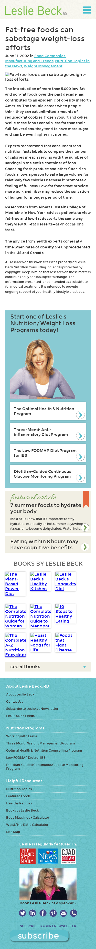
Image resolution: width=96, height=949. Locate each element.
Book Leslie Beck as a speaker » (48, 903)
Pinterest (53, 913)
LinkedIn (32, 913)
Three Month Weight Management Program (40, 743)
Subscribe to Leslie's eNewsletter (32, 709)
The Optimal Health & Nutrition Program (44, 411)
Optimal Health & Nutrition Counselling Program (44, 750)
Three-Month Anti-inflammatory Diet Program (41, 432)
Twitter (22, 913)
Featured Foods (18, 796)
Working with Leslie (21, 736)
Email (63, 913)
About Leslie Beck (20, 694)
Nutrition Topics (19, 789)
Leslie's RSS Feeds (20, 716)
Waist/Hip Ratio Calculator (27, 825)
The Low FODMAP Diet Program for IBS (45, 453)
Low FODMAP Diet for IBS (26, 758)
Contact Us (14, 701)
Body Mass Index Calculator (27, 817)
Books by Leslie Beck (22, 810)
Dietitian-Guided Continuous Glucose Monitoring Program (42, 474)
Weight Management (43, 66)
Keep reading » (48, 512)
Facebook (43, 913)
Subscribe (48, 936)
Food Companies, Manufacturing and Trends (35, 58)
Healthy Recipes (19, 803)
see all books (48, 666)
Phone (73, 913)
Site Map (13, 832)
